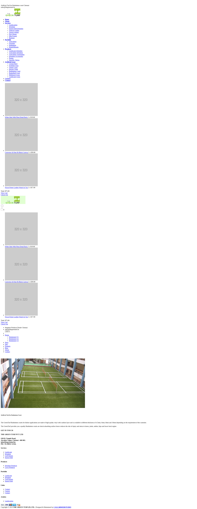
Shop (6, 342)
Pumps (11, 58)
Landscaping (13, 25)
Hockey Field (13, 69)
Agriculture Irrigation (16, 53)
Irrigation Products (11, 466)
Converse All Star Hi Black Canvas (16, 152)
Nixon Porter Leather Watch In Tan (16, 187)
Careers (7, 491)
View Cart (4, 193)
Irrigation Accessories (16, 56)
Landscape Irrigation (15, 51)
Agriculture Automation (16, 54)
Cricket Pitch (13, 64)
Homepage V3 (14, 341)
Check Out (4, 195)
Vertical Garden (14, 30)
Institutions (12, 45)
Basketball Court (14, 73)
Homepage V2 (14, 339)
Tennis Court (13, 67)
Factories (12, 43)
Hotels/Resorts (13, 47)
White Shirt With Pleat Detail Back (16, 117)
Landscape (8, 452)
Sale (6, 344)
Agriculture (12, 41)
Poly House (13, 34)
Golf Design (9, 456)
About (7, 350)
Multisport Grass (14, 75)
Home (7, 335)
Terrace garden (14, 32)
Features (7, 346)
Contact (7, 352)
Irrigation (12, 27)
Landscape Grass (14, 77)
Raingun (12, 38)
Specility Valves (14, 60)
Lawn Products (10, 467)
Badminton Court (14, 71)
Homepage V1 (14, 337)
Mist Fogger (13, 36)
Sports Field (9, 458)
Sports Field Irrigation (16, 29)
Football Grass (13, 66)
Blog (6, 348)
